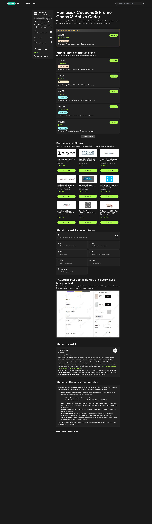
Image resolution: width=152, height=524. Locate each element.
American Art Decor (75, 368)
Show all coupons (88, 136)
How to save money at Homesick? (99, 23)
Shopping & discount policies (78, 23)
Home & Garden (73, 431)
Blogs (34, 3)
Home (58, 431)
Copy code (66, 170)
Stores (64, 431)
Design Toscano (105, 366)
